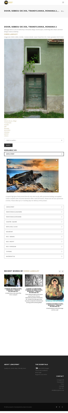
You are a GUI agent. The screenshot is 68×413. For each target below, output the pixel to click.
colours (6, 136)
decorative (7, 130)
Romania (6, 128)
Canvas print (10, 207)
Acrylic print (10, 154)
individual (6, 132)
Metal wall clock (11, 226)
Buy (8, 145)
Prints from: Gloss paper (14, 212)
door (5, 119)
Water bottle (10, 256)
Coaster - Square (11, 221)
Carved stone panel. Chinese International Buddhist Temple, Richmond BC (34, 290)
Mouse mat (9, 231)
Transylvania (7, 123)
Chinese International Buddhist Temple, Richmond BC (13, 290)
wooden (6, 124)
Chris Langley (55, 11)
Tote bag (9, 251)
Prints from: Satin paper (13, 216)
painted (6, 134)
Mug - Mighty (10, 241)
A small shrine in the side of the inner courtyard (13, 294)
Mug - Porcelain (11, 246)
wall (5, 126)
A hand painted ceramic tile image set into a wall (54, 309)
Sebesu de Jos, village (10, 121)
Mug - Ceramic (10, 236)
